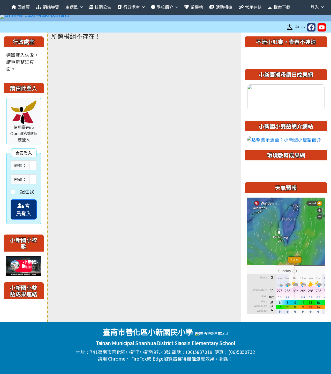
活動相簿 (224, 7)
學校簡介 (165, 7)
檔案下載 (282, 7)
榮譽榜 (197, 7)
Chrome (116, 358)
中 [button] (297, 27)
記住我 (27, 191)
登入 (315, 7)
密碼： (20, 179)
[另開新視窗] (286, 96)
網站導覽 (51, 7)
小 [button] (303, 27)
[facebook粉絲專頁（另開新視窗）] (311, 27)
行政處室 (131, 7)
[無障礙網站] (211, 333)
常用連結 (253, 7)
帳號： (20, 165)
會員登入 (24, 209)
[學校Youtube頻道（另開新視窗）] (322, 27)
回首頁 (24, 7)
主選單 (71, 7)
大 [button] (289, 26)
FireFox (138, 358)
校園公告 (103, 7)
